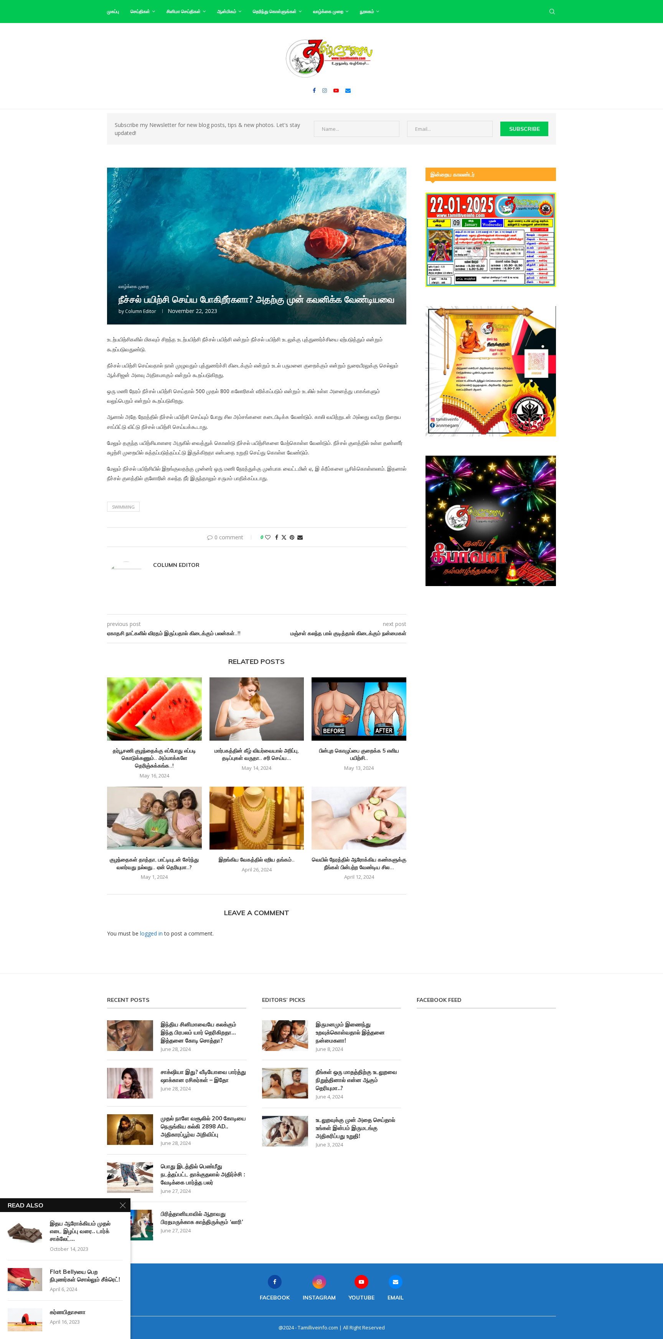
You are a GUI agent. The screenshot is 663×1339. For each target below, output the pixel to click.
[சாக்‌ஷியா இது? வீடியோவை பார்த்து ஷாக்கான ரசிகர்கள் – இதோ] (130, 1083)
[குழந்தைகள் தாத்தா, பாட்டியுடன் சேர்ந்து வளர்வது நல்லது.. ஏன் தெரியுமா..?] (154, 818)
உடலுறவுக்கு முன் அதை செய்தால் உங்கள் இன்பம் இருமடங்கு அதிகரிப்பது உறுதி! (355, 1128)
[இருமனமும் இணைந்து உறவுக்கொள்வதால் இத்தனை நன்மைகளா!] (285, 1035)
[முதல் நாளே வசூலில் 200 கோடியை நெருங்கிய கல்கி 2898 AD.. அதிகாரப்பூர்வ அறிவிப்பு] (130, 1129)
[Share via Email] (300, 537)
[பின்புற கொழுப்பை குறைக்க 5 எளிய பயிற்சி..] (359, 708)
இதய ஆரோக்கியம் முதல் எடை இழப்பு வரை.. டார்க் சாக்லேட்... (80, 1231)
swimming (123, 507)
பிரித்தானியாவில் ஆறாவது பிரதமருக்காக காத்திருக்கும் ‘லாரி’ (202, 1217)
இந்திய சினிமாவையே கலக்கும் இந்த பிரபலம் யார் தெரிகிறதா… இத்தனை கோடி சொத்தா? (198, 1032)
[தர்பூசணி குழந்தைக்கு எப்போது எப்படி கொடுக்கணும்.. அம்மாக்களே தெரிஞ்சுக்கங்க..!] (154, 708)
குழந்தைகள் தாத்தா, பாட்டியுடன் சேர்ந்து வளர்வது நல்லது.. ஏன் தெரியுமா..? (154, 863)
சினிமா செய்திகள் (184, 11)
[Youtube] (336, 90)
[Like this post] (267, 537)
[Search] (552, 11)
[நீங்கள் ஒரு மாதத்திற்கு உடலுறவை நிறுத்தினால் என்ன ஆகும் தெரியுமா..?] (285, 1083)
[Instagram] (324, 90)
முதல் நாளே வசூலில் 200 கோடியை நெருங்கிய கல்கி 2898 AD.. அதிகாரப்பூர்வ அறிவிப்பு (203, 1126)
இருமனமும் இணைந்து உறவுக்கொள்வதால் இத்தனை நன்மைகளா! (350, 1032)
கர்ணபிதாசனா (68, 1312)
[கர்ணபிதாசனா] (25, 1319)
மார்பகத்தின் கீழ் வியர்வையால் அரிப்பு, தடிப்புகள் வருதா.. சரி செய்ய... (256, 754)
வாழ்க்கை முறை (328, 11)
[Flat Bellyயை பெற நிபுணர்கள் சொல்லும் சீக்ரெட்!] (25, 1279)
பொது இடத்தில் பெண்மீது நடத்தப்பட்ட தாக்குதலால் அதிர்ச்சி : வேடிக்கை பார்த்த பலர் (203, 1174)
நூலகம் (367, 11)
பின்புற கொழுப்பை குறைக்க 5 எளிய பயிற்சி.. (359, 754)
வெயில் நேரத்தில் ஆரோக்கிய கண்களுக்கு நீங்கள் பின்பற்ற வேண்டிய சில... (359, 863)
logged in (151, 933)
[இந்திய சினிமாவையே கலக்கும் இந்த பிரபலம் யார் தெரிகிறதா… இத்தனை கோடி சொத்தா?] (130, 1035)
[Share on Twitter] (284, 537)
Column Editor (140, 311)
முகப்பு (113, 11)
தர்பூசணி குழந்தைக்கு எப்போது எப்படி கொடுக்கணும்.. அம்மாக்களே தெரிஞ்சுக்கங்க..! (154, 758)
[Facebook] (314, 90)
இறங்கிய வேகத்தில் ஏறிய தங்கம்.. (257, 859)
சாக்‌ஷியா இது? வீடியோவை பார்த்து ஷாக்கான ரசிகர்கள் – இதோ (203, 1076)
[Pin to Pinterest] (292, 537)
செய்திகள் (140, 11)
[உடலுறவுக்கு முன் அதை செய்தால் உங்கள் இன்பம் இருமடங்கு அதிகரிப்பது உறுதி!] (285, 1131)
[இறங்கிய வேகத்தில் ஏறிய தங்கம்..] (256, 818)
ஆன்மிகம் (226, 11)
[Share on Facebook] (276, 537)
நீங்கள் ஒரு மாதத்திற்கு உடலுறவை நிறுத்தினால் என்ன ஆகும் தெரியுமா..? (356, 1080)
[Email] (348, 90)
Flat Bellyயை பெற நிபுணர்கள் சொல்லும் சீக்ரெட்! (85, 1275)
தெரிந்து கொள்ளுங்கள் (275, 11)
